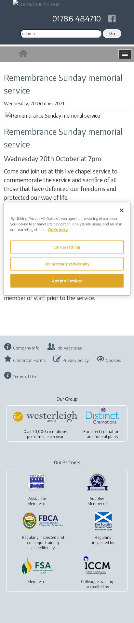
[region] (66, 249)
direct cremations (105, 431)
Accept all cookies (67, 280)
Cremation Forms (29, 360)
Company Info (26, 347)
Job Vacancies (69, 347)
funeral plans (106, 436)
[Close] (121, 210)
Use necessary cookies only (67, 263)
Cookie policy (58, 229)
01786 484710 (76, 18)
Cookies (113, 360)
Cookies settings (67, 247)
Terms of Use (25, 376)
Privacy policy (75, 360)
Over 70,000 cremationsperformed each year (45, 434)
